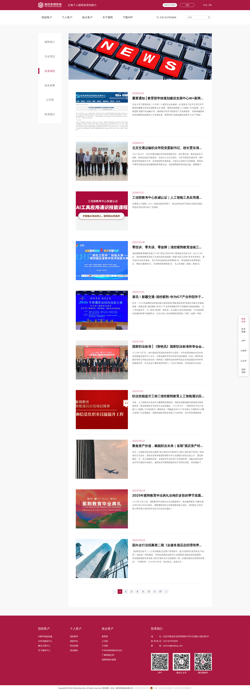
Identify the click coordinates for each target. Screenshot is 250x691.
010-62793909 (170, 641)
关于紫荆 (107, 17)
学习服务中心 (44, 650)
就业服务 (74, 650)
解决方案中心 (44, 645)
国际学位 (74, 641)
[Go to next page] (166, 591)
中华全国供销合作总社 (112, 650)
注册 (187, 5)
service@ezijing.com (173, 645)
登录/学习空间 (169, 5)
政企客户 (87, 17)
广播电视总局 (108, 655)
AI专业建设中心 (45, 641)
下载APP (128, 17)
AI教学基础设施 (45, 636)
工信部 (105, 645)
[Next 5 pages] (154, 591)
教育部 (105, 636)
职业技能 (74, 645)
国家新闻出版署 (109, 659)
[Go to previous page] (114, 591)
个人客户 (67, 17)
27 (160, 591)
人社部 (105, 641)
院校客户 (47, 17)
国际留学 (74, 636)
